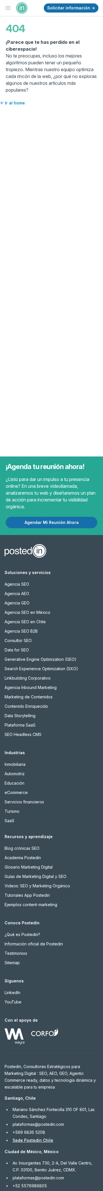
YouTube (13, 1001)
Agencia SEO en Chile (25, 621)
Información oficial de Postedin (34, 943)
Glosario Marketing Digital (29, 867)
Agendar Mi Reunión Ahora (52, 522)
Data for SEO (17, 649)
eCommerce (16, 792)
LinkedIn (12, 992)
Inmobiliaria (15, 764)
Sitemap (12, 962)
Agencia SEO (17, 584)
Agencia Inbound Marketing (31, 687)
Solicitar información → (71, 7)
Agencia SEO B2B (21, 631)
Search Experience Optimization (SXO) (41, 668)
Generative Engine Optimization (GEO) (40, 659)
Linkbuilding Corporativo (28, 678)
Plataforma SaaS (20, 725)
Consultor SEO (18, 640)
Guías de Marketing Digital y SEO (35, 876)
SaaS (9, 820)
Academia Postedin (23, 857)
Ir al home (12, 102)
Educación (14, 783)
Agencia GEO (17, 602)
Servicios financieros (24, 801)
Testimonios (16, 953)
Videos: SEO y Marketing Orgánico (37, 885)
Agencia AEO (17, 593)
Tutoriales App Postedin (27, 895)
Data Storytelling (20, 715)
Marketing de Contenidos (29, 696)
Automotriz (15, 773)
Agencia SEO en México (27, 612)
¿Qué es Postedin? (22, 934)
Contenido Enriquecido (26, 706)
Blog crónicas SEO (22, 848)
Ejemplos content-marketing (31, 904)
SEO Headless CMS (23, 734)
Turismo (12, 811)
